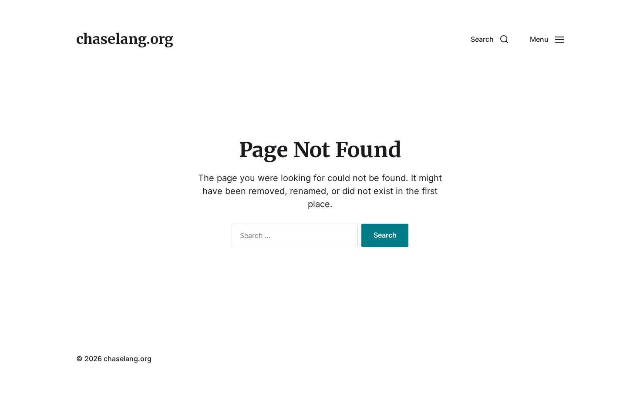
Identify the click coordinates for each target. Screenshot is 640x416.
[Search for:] (293, 237)
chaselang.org (124, 39)
